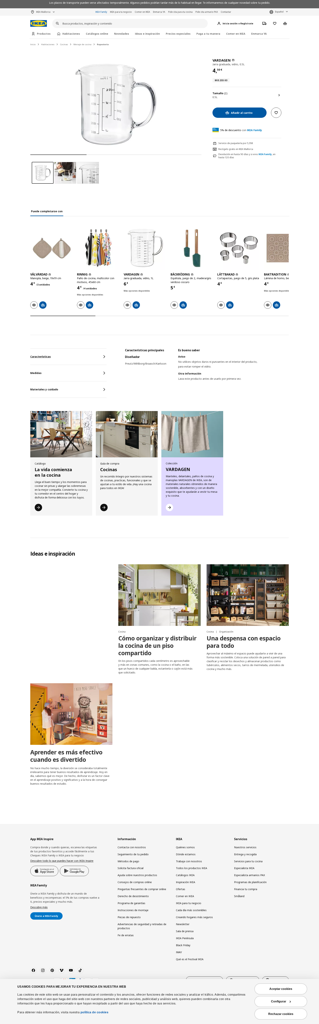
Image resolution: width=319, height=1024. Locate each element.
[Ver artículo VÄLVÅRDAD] (51, 248)
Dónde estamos (185, 854)
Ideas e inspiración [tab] (147, 33)
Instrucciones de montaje (133, 910)
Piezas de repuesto (129, 917)
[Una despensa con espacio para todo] (248, 595)
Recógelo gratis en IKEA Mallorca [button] (235, 149)
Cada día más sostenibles (191, 910)
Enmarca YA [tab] (259, 33)
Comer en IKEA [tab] (235, 33)
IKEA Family (101, 11)
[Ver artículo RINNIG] (98, 248)
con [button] (241, 130)
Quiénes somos (185, 847)
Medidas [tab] (36, 373)
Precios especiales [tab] (178, 33)
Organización (226, 631)
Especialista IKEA (244, 868)
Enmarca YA (159, 11)
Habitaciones (47, 44)
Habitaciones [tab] (71, 33)
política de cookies (94, 1012)
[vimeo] (61, 970)
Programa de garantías (131, 903)
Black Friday (183, 945)
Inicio (33, 44)
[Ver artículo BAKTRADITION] (285, 248)
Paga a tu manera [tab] (208, 33)
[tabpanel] (207, 369)
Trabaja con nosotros (189, 861)
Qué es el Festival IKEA (189, 959)
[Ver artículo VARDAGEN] (145, 248)
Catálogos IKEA (185, 875)
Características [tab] (40, 356)
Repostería (103, 44)
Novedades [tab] (121, 33)
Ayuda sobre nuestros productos (137, 875)
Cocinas (64, 44)
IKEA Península (185, 938)
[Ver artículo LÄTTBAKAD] (238, 248)
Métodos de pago (128, 861)
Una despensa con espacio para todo (244, 641)
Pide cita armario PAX (206, 11)
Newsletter (182, 924)
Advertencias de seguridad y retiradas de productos (142, 926)
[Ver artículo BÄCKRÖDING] (192, 248)
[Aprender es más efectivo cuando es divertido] (71, 714)
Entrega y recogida (245, 854)
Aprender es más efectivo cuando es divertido (66, 755)
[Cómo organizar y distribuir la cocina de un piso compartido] (159, 595)
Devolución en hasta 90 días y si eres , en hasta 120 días (246, 156)
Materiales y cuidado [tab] (44, 389)
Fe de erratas (126, 935)
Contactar (226, 11)
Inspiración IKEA (185, 882)
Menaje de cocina (82, 44)
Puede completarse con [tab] (47, 211)
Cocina (122, 631)
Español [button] (279, 11)
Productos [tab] (44, 33)
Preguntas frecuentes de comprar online (142, 889)
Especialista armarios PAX (249, 875)
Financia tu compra (245, 889)
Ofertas (180, 889)
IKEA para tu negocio (121, 11)
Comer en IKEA (142, 11)
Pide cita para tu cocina (180, 11)
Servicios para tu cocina (248, 861)
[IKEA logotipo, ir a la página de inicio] (38, 23)
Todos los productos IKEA (191, 868)
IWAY (179, 952)
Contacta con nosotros (132, 847)
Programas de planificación (250, 882)
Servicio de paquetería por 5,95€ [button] (235, 143)
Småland (239, 896)
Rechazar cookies (280, 1014)
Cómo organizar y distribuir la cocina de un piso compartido (157, 645)
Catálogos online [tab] (97, 33)
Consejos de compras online (135, 882)
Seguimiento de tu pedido (133, 854)
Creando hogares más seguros (194, 917)
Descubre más (39, 907)
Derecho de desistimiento (133, 896)
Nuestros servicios (245, 847)
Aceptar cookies (280, 988)
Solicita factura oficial (130, 868)
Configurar (278, 1001)
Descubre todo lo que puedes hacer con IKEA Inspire (61, 860)
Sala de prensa (184, 931)
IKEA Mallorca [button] (43, 11)
